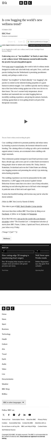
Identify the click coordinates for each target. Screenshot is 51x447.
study (18, 181)
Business (5, 329)
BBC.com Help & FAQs (28, 426)
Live (3, 374)
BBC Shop (6, 389)
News (4, 319)
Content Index (42, 426)
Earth (4, 359)
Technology (6, 334)
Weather (5, 384)
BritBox (4, 394)
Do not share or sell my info (10, 426)
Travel (4, 354)
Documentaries (7, 379)
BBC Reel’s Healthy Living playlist (29, 206)
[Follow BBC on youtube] (29, 415)
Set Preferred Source (8, 430)
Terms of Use (6, 419)
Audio (4, 364)
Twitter (23, 214)
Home (4, 314)
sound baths (19, 67)
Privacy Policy (42, 419)
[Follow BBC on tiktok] (19, 415)
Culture (4, 344)
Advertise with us (40, 423)
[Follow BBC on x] (3, 415)
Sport (4, 324)
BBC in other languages (12, 402)
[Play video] (25, 121)
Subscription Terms (18, 419)
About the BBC (31, 419)
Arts (3, 349)
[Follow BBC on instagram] (14, 415)
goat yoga (9, 67)
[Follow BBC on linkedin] (24, 415)
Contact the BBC (27, 423)
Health (4, 339)
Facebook (5, 214)
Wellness (6, 238)
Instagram (33, 214)
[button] (4, 3)
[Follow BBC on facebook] (8, 415)
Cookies (4, 423)
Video (4, 369)
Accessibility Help (15, 423)
